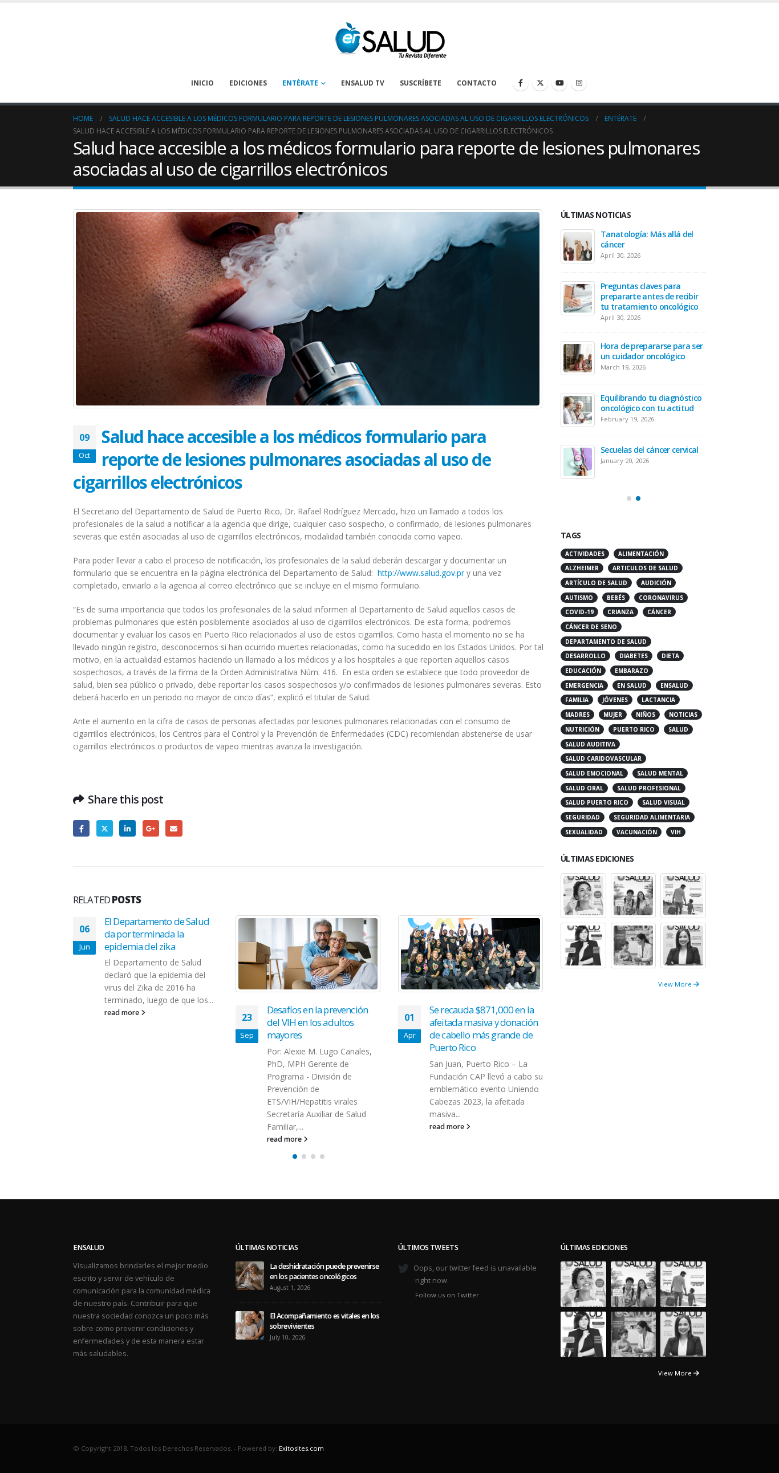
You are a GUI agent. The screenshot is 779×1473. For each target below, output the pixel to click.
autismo (579, 598)
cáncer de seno (591, 627)
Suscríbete (420, 83)
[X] (540, 83)
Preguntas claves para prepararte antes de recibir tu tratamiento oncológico (650, 296)
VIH (676, 832)
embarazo (631, 671)
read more (122, 1012)
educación (583, 671)
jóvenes (615, 700)
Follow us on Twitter (447, 1295)
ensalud (674, 685)
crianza (620, 612)
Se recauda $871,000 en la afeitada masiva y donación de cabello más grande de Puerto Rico (483, 1028)
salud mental (660, 773)
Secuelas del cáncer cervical (649, 449)
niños (645, 715)
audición (656, 583)
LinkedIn (127, 828)
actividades (584, 554)
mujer (612, 715)
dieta (670, 656)
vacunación (636, 832)
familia (577, 700)
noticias (683, 715)
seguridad (582, 817)
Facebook (81, 828)
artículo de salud (596, 583)
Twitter (104, 828)
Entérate (300, 83)
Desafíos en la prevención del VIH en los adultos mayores (317, 1022)
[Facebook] (521, 83)
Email (173, 828)
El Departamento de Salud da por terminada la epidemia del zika (156, 934)
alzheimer (582, 568)
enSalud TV (362, 83)
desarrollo (585, 656)
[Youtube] (559, 83)
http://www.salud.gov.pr (421, 572)
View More (675, 984)
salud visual (663, 802)
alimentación (641, 554)
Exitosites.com (301, 1448)
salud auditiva (590, 744)
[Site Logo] (389, 37)
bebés (616, 598)
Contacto (477, 83)
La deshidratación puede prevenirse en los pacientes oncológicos (324, 1271)
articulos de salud (645, 568)
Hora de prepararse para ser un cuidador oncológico (652, 351)
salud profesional (649, 788)
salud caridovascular (603, 758)
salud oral (584, 788)
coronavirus (661, 598)
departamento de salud (606, 642)
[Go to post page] (308, 954)
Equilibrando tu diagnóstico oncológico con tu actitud (651, 402)
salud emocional (594, 773)
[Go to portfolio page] (583, 894)
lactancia (658, 700)
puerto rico (634, 729)
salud (678, 729)
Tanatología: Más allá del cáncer (647, 239)
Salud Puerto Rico (596, 802)
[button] (294, 1156)
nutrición (582, 729)
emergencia (584, 685)
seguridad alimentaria (652, 817)
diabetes (633, 656)
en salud (632, 685)
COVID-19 (579, 612)
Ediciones (248, 83)
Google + (151, 828)
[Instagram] (579, 83)
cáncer (659, 612)
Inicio (202, 83)
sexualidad (584, 832)
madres (577, 715)
